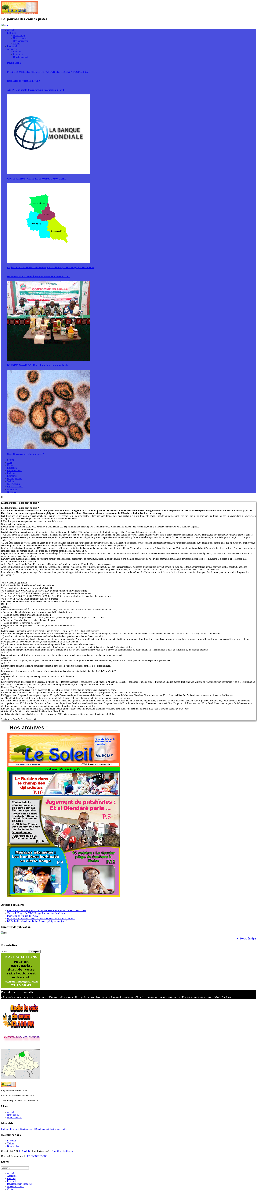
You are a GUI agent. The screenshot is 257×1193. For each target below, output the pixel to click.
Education (12, 468)
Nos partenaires (20, 41)
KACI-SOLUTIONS (37, 1156)
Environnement (14, 470)
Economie (18, 54)
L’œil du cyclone (15, 486)
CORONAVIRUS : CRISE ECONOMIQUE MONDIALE (36, 178)
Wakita (10, 481)
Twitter (10, 1143)
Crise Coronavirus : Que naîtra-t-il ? (25, 454)
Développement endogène (19, 1184)
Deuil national (14, 63)
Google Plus (13, 1146)
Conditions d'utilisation (62, 1151)
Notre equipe (13, 1115)
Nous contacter (20, 38)
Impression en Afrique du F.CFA (23, 81)
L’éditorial (12, 46)
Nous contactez (14, 1117)
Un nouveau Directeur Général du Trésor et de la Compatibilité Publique (41, 918)
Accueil (10, 30)
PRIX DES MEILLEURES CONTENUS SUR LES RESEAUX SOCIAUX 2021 (48, 72)
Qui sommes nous (15, 1186)
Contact (16, 43)
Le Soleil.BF (25, 1151)
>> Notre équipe (246, 938)
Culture (10, 465)
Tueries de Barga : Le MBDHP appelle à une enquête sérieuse (36, 913)
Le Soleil (11, 33)
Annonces (12, 489)
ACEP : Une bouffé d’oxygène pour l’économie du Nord (35, 90)
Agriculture (54, 1129)
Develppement (42, 1129)
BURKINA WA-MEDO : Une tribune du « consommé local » (37, 365)
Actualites (12, 49)
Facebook (11, 1140)
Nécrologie (12, 492)
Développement (20, 57)
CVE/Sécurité (13, 484)
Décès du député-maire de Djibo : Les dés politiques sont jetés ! (37, 921)
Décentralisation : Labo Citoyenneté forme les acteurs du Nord (38, 276)
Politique (17, 51)
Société (10, 459)
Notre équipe (19, 35)
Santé (9, 462)
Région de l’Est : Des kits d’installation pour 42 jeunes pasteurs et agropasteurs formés (50, 267)
